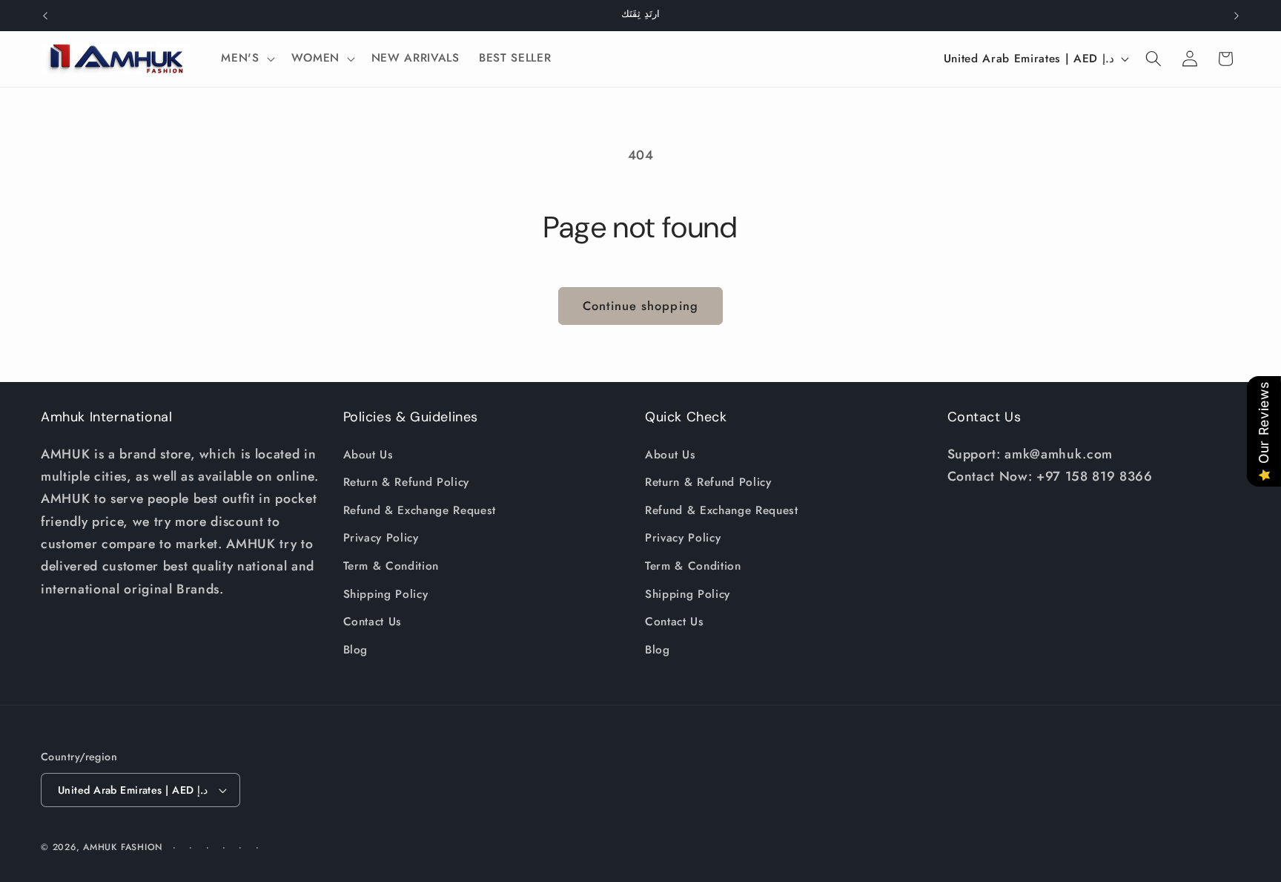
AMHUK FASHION (124, 847)
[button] (246, 59)
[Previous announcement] (45, 15)
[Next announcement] (1236, 15)
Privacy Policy (381, 538)
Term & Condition (391, 566)
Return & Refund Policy (406, 482)
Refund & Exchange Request (420, 510)
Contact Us (373, 621)
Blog (355, 650)
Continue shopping (640, 306)
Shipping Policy (385, 594)
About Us (368, 455)
